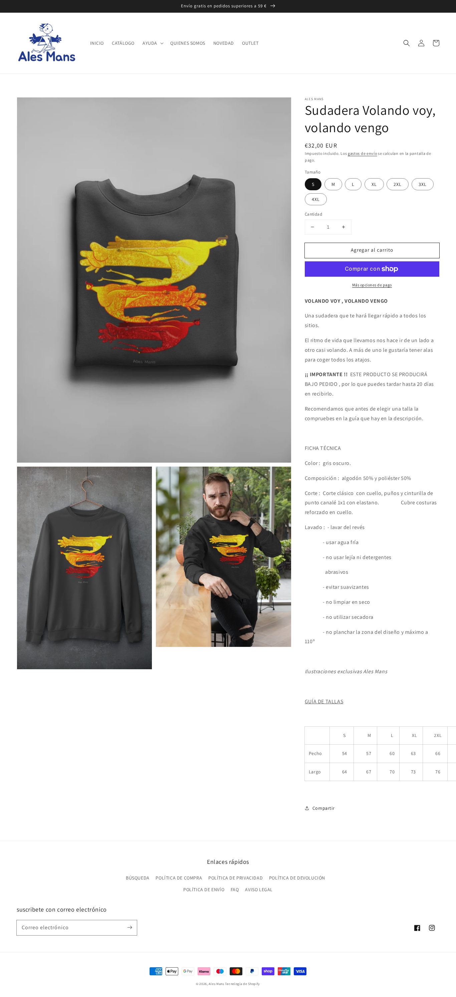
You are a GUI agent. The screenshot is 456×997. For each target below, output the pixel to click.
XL (374, 184)
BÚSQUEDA (138, 878)
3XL (423, 184)
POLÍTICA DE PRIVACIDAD (235, 878)
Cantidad (313, 214)
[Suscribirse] (129, 927)
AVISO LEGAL (259, 890)
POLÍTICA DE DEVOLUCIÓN (297, 878)
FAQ (235, 890)
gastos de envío (362, 153)
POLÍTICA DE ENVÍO (203, 890)
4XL (316, 199)
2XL (398, 184)
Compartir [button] (323, 808)
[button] (152, 43)
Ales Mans (216, 984)
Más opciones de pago (372, 284)
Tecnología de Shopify (242, 984)
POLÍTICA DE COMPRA (179, 878)
